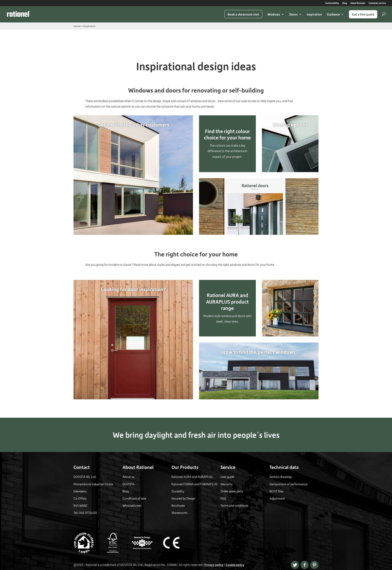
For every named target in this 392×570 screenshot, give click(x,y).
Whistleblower (131, 505)
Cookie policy (235, 565)
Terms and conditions (234, 505)
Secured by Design (183, 498)
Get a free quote (363, 14)
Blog (344, 3)
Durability (178, 491)
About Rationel (357, 3)
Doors (293, 14)
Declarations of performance (288, 484)
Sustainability (332, 3)
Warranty (226, 484)
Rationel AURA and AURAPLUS (192, 477)
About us (128, 477)
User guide (227, 477)
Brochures (178, 505)
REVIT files (276, 491)
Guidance (333, 14)
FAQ (223, 498)
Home (77, 26)
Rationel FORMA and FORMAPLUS (194, 484)
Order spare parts (231, 491)
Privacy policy (214, 565)
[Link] (19, 14)
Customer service (377, 3)
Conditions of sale (134, 498)
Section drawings (281, 477)
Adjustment (277, 498)
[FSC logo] (117, 552)
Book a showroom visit (243, 14)
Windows (273, 14)
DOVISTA (128, 484)
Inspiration (314, 14)
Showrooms (179, 513)
